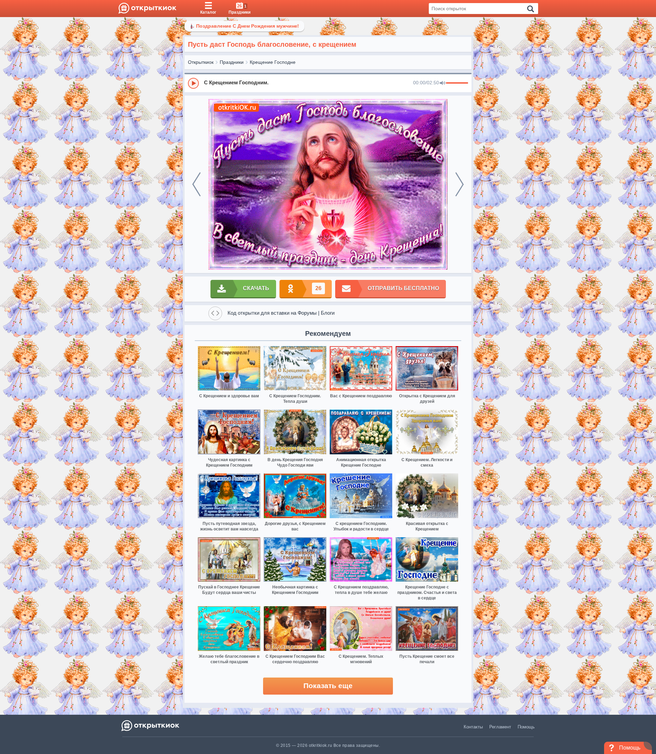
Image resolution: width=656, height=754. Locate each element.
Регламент (500, 726)
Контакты (473, 726)
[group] (328, 83)
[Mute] (442, 83)
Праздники (232, 62)
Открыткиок (201, 62)
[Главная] (147, 8)
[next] (459, 184)
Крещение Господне (273, 62)
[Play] (193, 83)
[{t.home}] (150, 725)
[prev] (196, 184)
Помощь (526, 726)
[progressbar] (457, 83)
